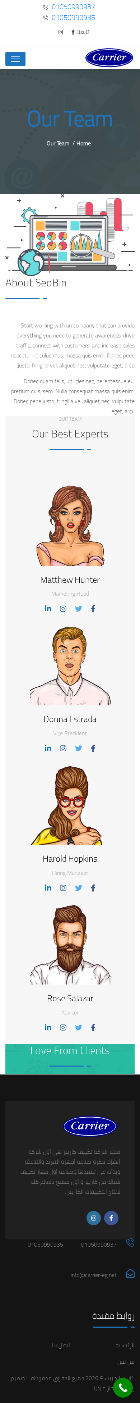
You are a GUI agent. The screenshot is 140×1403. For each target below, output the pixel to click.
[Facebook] (69, 32)
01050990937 (73, 6)
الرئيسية (125, 1345)
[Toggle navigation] (15, 59)
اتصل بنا (61, 1345)
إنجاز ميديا (105, 1388)
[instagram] (57, 32)
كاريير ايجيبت (119, 1378)
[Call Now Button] (123, 1388)
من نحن (126, 1361)
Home (83, 143)
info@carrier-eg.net (94, 1274)
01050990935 (73, 17)
